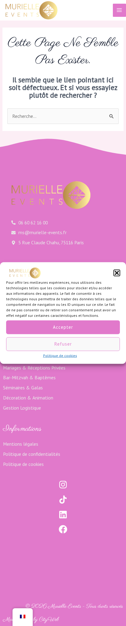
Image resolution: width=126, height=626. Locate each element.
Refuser (63, 344)
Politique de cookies (60, 355)
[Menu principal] (119, 10)
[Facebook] (63, 529)
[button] (117, 273)
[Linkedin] (63, 514)
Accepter (63, 327)
